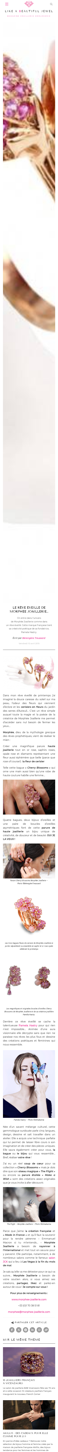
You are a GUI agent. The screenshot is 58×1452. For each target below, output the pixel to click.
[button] (51, 4)
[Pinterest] (25, 1330)
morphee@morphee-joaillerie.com (29, 1311)
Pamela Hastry (28, 1025)
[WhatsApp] (39, 1330)
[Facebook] (12, 1330)
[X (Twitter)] (18, 1330)
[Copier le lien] (46, 1330)
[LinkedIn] (32, 1330)
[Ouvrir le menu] (7, 4)
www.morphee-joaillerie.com (29, 1299)
